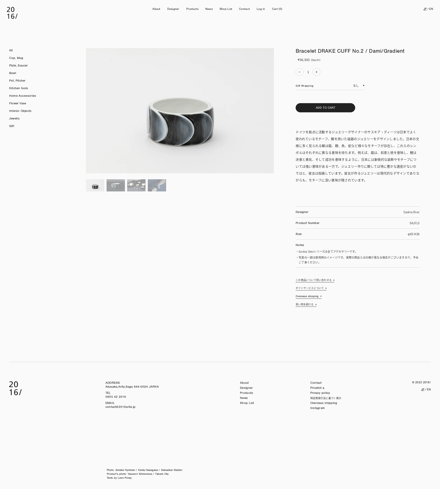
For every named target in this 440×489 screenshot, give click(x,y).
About (156, 9)
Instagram (317, 408)
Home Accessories (22, 96)
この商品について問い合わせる (314, 280)
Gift (11, 126)
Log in (261, 9)
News (209, 9)
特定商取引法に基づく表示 (325, 398)
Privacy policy (320, 393)
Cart (277, 9)
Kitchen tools (18, 88)
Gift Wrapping (304, 86)
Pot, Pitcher (17, 81)
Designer (173, 9)
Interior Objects (20, 111)
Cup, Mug (16, 58)
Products (192, 9)
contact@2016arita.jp (120, 407)
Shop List (226, 9)
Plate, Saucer (18, 65)
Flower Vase (17, 103)
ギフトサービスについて (310, 288)
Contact (244, 9)
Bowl (12, 73)
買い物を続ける (305, 304)
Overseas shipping (307, 296)
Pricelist (316, 388)
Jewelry (14, 118)
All (11, 50)
